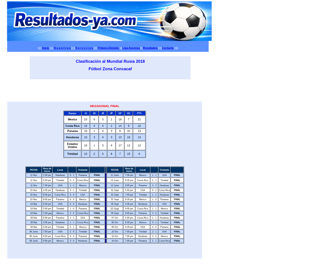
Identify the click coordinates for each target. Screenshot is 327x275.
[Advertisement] (113, 90)
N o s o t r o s (62, 48)
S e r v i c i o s (84, 48)
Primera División (108, 48)
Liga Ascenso (131, 48)
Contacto (168, 48)
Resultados (150, 48)
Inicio (45, 48)
